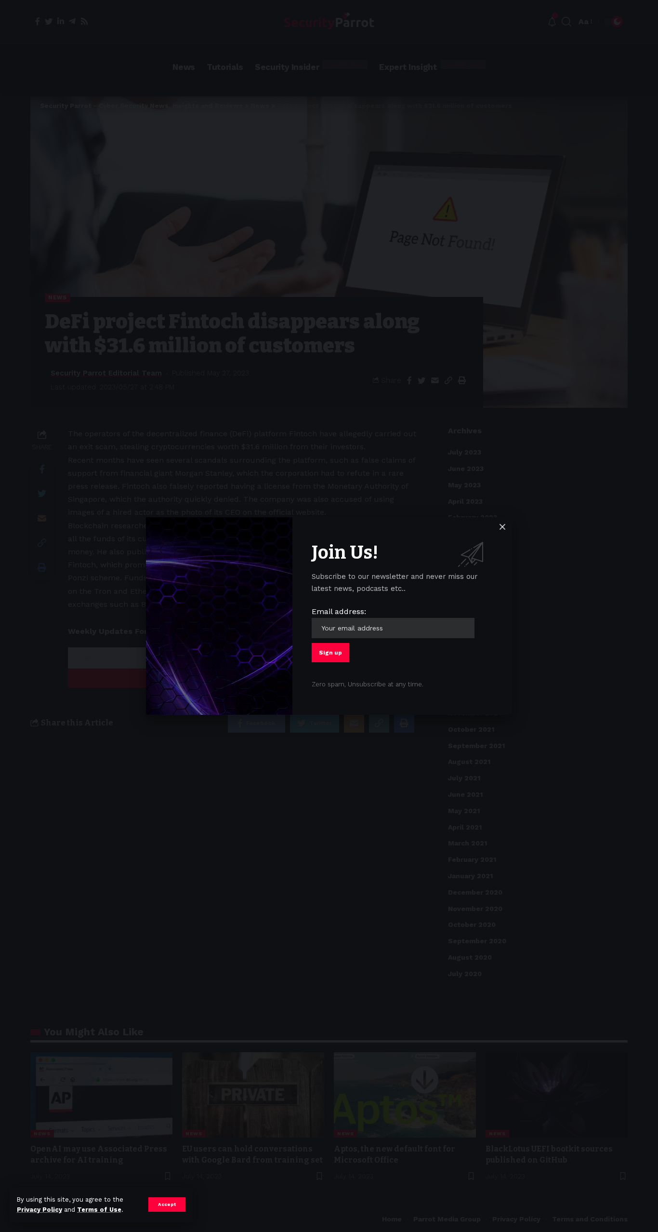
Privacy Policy (39, 1209)
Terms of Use (99, 1209)
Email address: (339, 611)
